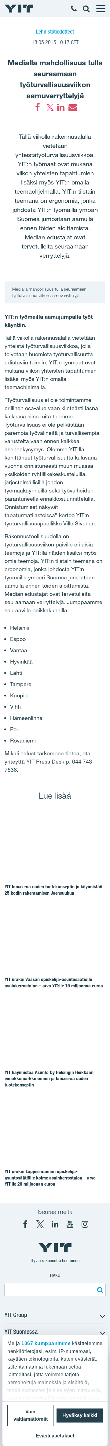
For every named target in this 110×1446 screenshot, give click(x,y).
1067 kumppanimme (46, 1343)
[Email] (72, 107)
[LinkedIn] (61, 107)
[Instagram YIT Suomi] (85, 1224)
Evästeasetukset (55, 1435)
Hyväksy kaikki (79, 1415)
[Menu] (100, 8)
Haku (55, 1275)
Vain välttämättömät (30, 1415)
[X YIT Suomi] (40, 1224)
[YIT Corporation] (55, 1224)
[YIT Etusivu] (19, 9)
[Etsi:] (99, 1290)
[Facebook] (38, 107)
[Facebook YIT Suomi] (25, 1224)
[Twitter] (49, 107)
